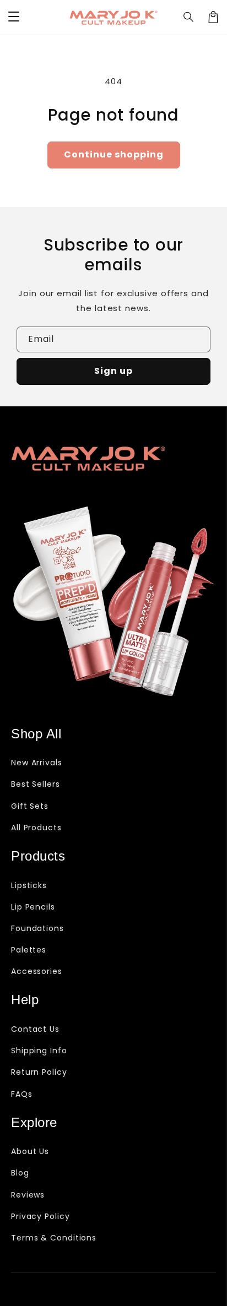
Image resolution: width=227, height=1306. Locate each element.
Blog (20, 1172)
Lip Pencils (33, 906)
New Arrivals (36, 762)
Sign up (113, 370)
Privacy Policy (40, 1216)
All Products (36, 827)
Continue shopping (114, 154)
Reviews (28, 1194)
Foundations (37, 928)
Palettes (28, 949)
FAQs (22, 1094)
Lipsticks (29, 885)
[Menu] (14, 17)
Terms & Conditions (53, 1237)
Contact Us (35, 1029)
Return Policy (39, 1072)
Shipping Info (39, 1050)
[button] (189, 17)
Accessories (36, 971)
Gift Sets (29, 806)
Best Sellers (35, 784)
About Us (30, 1151)
